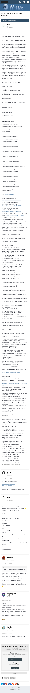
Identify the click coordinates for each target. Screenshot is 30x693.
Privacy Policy (12, 687)
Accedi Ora (15, 668)
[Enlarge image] (25, 508)
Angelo (9, 627)
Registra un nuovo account (15, 659)
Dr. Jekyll (10, 557)
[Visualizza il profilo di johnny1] (3, 473)
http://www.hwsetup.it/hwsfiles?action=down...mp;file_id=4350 (8, 484)
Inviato (7, 31)
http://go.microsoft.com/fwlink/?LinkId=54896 (11, 205)
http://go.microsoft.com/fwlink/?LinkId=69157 (11, 200)
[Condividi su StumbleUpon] (16, 684)
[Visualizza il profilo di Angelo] (3, 628)
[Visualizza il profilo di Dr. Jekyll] (3, 558)
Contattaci (19, 687)
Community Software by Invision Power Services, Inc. (15, 690)
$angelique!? (11, 594)
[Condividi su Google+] (6, 684)
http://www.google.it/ (9, 194)
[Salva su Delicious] (11, 684)
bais (6, 17)
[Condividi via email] (18, 684)
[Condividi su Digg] (9, 684)
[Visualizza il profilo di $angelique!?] (3, 595)
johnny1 (9, 472)
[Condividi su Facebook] (4, 684)
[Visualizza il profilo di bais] (3, 25)
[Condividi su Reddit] (13, 684)
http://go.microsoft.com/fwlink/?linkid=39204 (11, 372)
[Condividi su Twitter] (2, 684)
